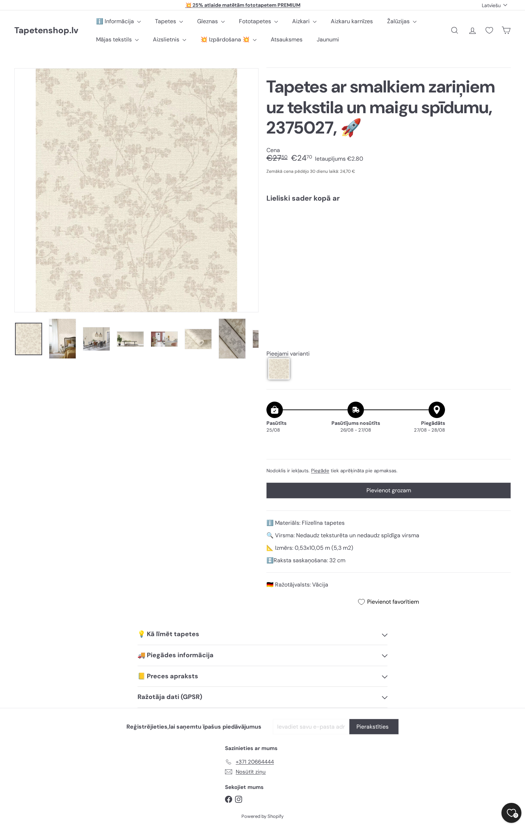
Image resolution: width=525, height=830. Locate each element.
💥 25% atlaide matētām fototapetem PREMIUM (242, 5)
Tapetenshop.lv (46, 30)
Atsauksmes (286, 39)
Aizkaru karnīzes (352, 21)
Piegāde (320, 471)
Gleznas (208, 21)
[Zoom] (136, 190)
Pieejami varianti (288, 353)
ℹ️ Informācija (115, 21)
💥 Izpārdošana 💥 (225, 39)
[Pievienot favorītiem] (501, 222)
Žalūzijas (399, 21)
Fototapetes (255, 21)
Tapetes (166, 21)
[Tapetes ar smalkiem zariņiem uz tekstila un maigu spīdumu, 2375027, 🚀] (388, 233)
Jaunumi (328, 39)
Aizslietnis (167, 39)
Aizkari (301, 21)
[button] (279, 368)
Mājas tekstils (114, 39)
